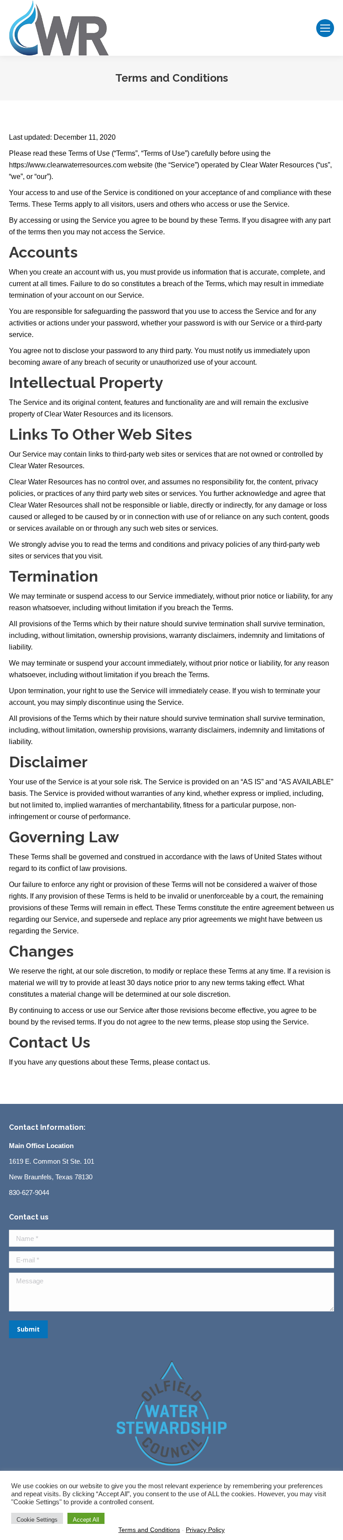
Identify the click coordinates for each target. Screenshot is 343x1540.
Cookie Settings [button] (37, 1519)
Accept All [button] (86, 1519)
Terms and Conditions (149, 1529)
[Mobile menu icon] (325, 28)
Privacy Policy (205, 1529)
